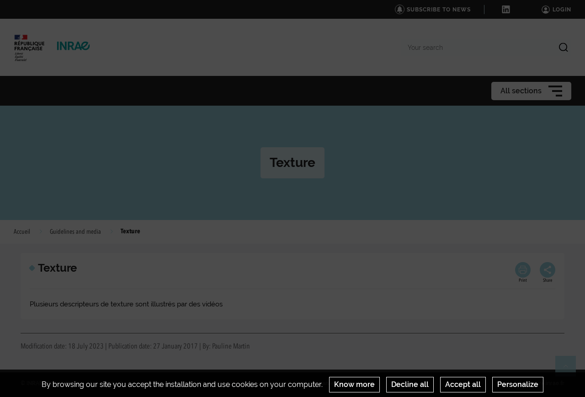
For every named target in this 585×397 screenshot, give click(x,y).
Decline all (410, 384)
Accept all (463, 384)
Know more (354, 384)
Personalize (517, 384)
